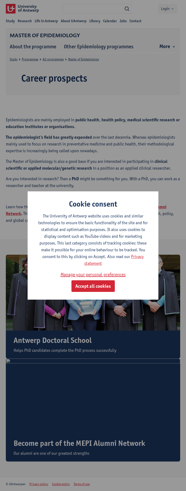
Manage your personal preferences (93, 274)
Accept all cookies (93, 286)
